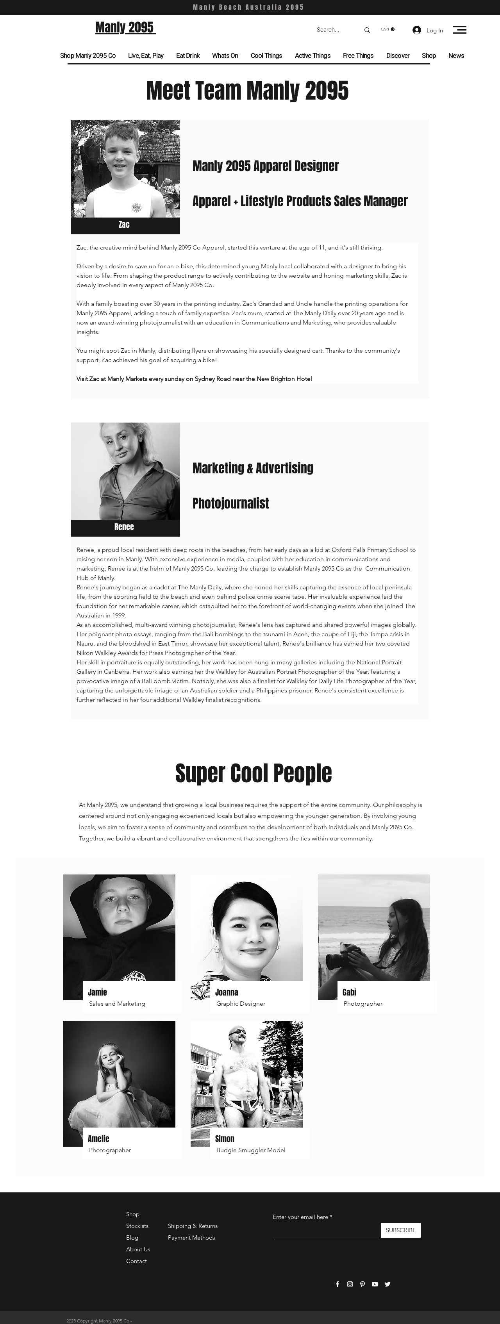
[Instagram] (350, 1284)
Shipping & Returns (193, 1225)
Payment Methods (192, 1237)
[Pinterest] (362, 1284)
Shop (132, 1214)
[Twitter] (387, 1284)
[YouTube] (375, 1284)
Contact (136, 1261)
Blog (132, 1237)
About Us (138, 1249)
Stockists (137, 1225)
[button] (388, 29)
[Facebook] (337, 1284)
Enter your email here (300, 1217)
